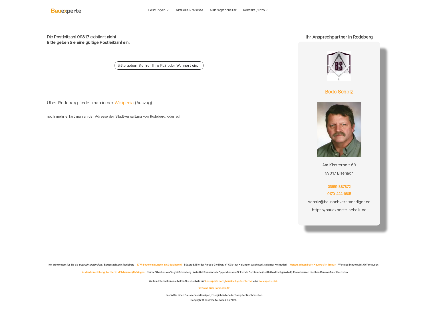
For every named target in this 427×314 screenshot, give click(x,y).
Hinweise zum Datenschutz (213, 288)
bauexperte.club (268, 281)
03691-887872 (339, 187)
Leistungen (156, 10)
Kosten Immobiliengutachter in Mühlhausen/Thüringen (113, 272)
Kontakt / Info (254, 10)
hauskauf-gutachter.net (238, 281)
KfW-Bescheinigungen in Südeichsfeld (159, 264)
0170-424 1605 (339, 194)
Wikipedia (125, 102)
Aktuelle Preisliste (189, 10)
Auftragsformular (222, 10)
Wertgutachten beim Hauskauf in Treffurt (313, 264)
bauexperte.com (214, 281)
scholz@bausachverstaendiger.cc (339, 201)
